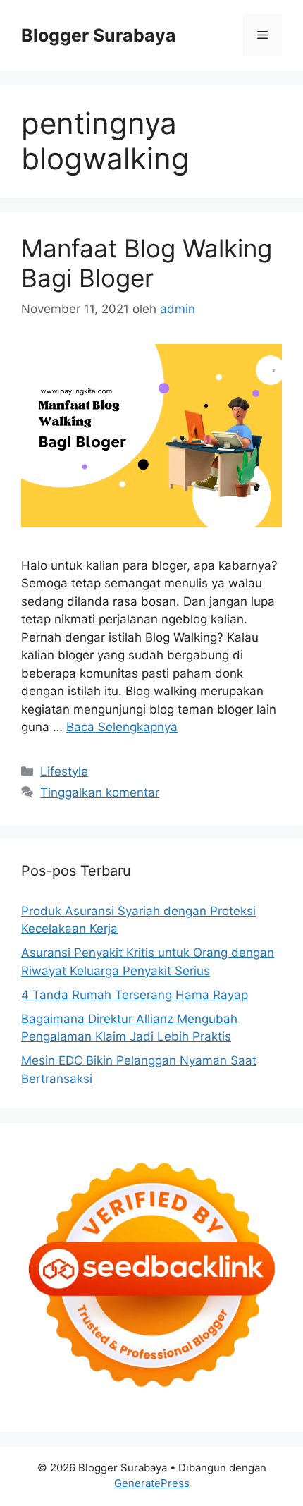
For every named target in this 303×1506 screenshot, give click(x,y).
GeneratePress (152, 1483)
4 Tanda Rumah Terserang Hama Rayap (134, 995)
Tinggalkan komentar (99, 792)
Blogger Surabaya (98, 35)
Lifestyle (64, 771)
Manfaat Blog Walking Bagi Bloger (146, 263)
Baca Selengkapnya (122, 727)
